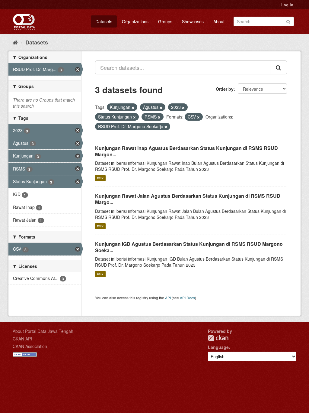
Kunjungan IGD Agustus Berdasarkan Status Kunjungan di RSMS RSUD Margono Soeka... (189, 247)
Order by (225, 89)
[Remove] (133, 107)
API (168, 297)
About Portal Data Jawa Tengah (43, 331)
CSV (100, 178)
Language (218, 347)
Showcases (193, 21)
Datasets (103, 21)
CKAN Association (30, 346)
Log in (287, 5)
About (219, 21)
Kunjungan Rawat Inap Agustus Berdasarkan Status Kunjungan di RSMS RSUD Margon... (186, 151)
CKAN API (22, 339)
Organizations (135, 21)
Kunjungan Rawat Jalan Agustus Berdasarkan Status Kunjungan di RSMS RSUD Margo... (187, 199)
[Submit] (288, 21)
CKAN (218, 338)
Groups (165, 21)
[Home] (15, 42)
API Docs (187, 297)
